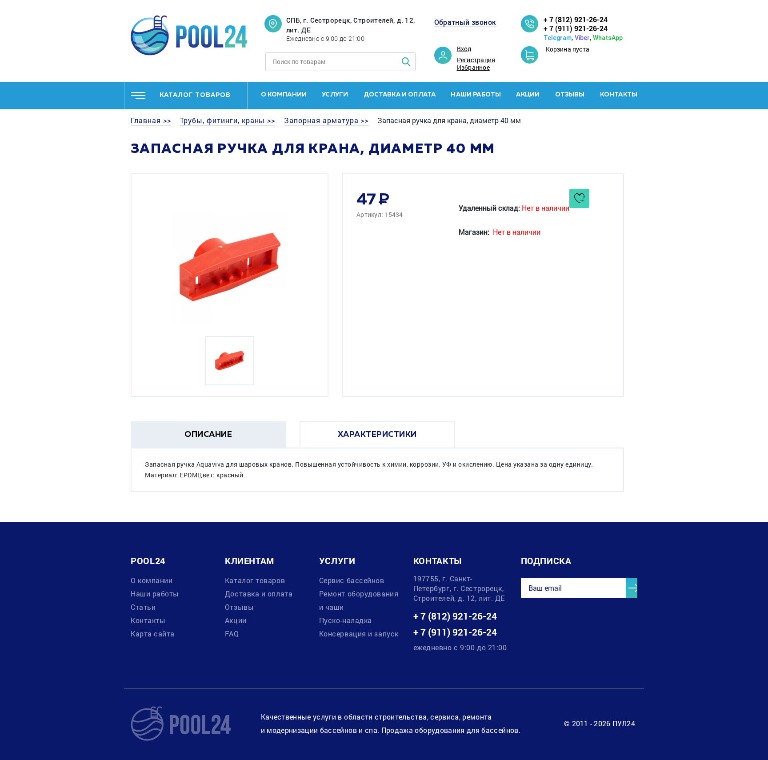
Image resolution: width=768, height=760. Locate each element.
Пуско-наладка (345, 620)
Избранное (473, 68)
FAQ (232, 633)
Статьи (143, 607)
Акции (528, 95)
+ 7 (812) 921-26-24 (576, 19)
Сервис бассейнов (351, 580)
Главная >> (151, 120)
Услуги (335, 95)
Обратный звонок (465, 22)
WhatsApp (608, 37)
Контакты (618, 95)
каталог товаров (195, 95)
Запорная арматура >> (326, 120)
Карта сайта (153, 633)
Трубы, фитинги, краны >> (228, 120)
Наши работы (476, 95)
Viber (582, 37)
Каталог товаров (255, 580)
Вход (464, 49)
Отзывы (570, 95)
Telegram (558, 37)
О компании (284, 95)
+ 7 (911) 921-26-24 (576, 28)
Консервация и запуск (359, 633)
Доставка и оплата (400, 95)
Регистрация (476, 60)
